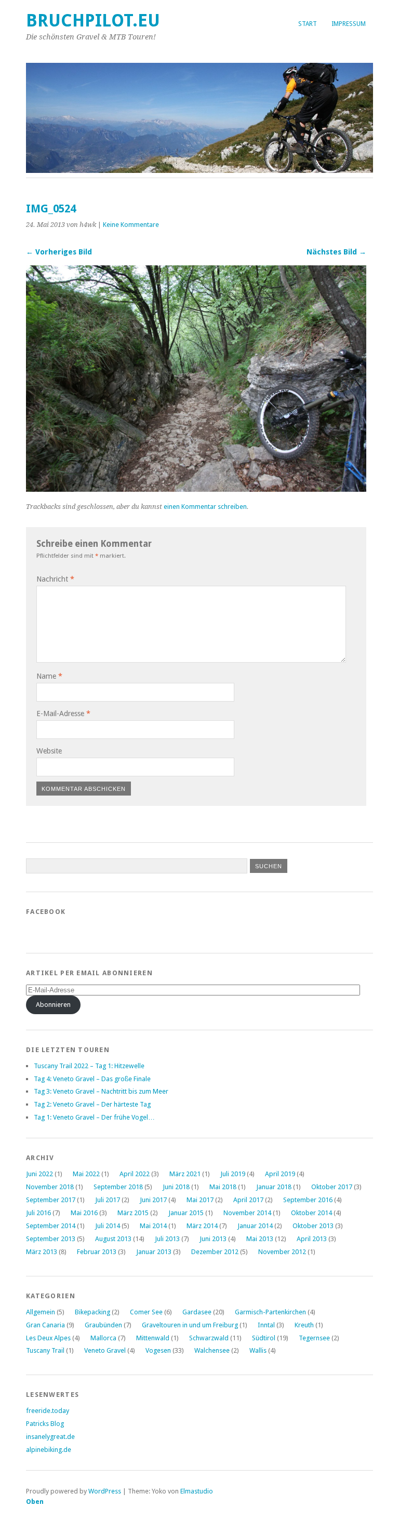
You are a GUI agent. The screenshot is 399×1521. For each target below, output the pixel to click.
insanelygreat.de (50, 1437)
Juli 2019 (232, 1174)
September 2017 (50, 1200)
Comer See (146, 1312)
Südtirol (263, 1338)
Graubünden (103, 1325)
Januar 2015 (186, 1213)
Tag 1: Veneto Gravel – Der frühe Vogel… (94, 1117)
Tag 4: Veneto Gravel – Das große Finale (92, 1079)
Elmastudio (196, 1491)
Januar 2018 (273, 1187)
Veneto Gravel (105, 1350)
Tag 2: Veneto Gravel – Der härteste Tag (92, 1104)
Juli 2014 (107, 1226)
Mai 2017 (200, 1200)
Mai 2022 (86, 1174)
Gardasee (196, 1312)
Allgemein (40, 1312)
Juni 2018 (176, 1187)
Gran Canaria (45, 1325)
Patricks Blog (45, 1424)
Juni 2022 (39, 1174)
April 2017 (248, 1200)
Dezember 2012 (214, 1252)
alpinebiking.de (48, 1449)
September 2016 (307, 1200)
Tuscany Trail (45, 1350)
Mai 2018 (222, 1187)
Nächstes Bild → (336, 252)
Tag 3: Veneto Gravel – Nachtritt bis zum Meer (101, 1091)
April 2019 (280, 1174)
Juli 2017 (107, 1200)
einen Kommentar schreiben (205, 506)
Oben (35, 1501)
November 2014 (247, 1213)
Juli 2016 (38, 1213)
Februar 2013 (96, 1252)
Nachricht (55, 579)
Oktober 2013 (313, 1226)
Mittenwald (152, 1338)
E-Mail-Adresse (63, 713)
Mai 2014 (153, 1226)
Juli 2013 (167, 1239)
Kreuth (304, 1325)
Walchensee (212, 1350)
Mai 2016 (84, 1213)
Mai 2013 (259, 1239)
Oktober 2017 (331, 1187)
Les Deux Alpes (48, 1338)
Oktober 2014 (311, 1213)
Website (49, 751)
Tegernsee (314, 1338)
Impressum (348, 24)
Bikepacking (92, 1312)
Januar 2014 (255, 1226)
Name (49, 676)
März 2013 (41, 1252)
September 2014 (50, 1226)
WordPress (104, 1491)
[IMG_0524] (196, 489)
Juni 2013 (213, 1239)
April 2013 (312, 1239)
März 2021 (185, 1174)
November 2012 (282, 1252)
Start (307, 24)
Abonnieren (53, 1004)
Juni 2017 (153, 1200)
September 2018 (118, 1187)
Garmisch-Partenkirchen (270, 1312)
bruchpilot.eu (93, 20)
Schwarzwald (209, 1338)
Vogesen (158, 1350)
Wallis (258, 1350)
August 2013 (113, 1239)
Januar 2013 (153, 1252)
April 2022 (134, 1174)
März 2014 (202, 1226)
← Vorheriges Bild (59, 252)
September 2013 (50, 1239)
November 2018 (50, 1187)
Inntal (266, 1325)
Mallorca (103, 1338)
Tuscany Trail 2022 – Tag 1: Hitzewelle (89, 1066)
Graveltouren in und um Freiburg (190, 1325)
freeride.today (47, 1411)
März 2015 (133, 1213)
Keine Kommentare (131, 224)
